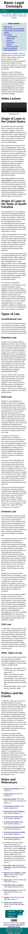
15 (7, 590)
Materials (8, 14)
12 (18, 475)
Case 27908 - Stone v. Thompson (13, 885)
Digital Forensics (17, 14)
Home (2, 14)
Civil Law (9, 44)
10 (23, 308)
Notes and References (10, 50)
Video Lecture (8, 26)
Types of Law (8, 34)
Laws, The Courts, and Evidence (11, 914)
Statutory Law (11, 38)
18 (18, 676)
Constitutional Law (12, 36)
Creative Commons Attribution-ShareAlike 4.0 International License (14, 924)
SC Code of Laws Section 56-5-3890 (14, 832)
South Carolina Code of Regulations (14, 811)
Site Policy (18, 932)
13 (19, 506)
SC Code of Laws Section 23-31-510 (14, 827)
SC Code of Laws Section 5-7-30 (13, 821)
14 (15, 565)
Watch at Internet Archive (14, 113)
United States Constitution (11, 788)
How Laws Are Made (10, 799)
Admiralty (6, 897)
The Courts (21, 913)
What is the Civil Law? (10, 890)
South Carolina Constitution (12, 806)
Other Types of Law (12, 46)
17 (12, 672)
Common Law (11, 42)
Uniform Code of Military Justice (13, 902)
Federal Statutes (8, 793)
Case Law (9, 40)
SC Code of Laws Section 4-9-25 (13, 816)
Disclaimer (10, 932)
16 (11, 648)
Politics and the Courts (10, 48)
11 (10, 349)
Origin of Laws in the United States (14, 28)
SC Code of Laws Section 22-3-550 (14, 837)
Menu (5, 11)
